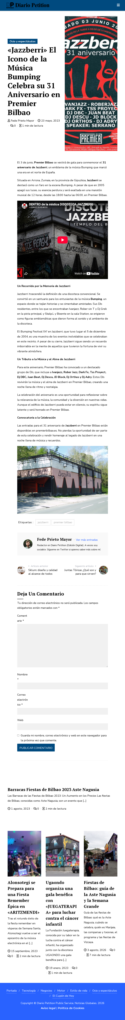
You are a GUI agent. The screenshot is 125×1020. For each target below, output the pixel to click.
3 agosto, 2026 (97, 950)
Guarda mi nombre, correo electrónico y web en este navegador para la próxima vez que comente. (64, 738)
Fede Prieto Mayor (22, 120)
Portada (12, 990)
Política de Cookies (71, 1008)
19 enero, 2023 (58, 968)
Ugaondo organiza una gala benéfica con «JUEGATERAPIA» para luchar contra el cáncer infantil (62, 903)
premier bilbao (63, 522)
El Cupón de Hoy (63, 996)
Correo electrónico (22, 699)
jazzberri (43, 522)
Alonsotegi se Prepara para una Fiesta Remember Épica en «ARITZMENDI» (23, 897)
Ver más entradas (87, 540)
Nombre (22, 677)
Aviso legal (48, 1008)
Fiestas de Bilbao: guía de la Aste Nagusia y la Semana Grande (100, 894)
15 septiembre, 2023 (24, 951)
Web (20, 720)
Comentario (22, 618)
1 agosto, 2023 (20, 808)
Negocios (46, 990)
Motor (61, 990)
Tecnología (29, 990)
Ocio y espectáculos (23, 41)
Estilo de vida (78, 990)
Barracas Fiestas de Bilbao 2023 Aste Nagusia (53, 789)
